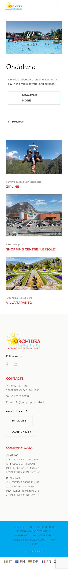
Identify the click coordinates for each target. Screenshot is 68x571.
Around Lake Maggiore (19, 297)
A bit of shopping (15, 244)
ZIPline (12, 187)
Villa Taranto (19, 303)
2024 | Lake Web (34, 551)
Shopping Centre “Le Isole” (31, 249)
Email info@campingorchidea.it (25, 402)
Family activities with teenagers (23, 181)
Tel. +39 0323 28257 (17, 396)
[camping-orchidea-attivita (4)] (34, 37)
